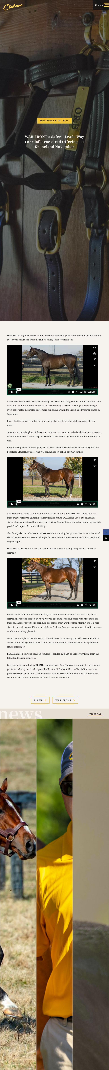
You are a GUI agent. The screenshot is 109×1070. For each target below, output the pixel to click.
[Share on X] (106, 538)
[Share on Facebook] (106, 532)
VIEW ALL (95, 714)
